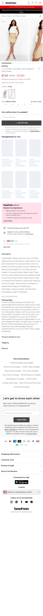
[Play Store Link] (21, 482)
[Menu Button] (3, 3)
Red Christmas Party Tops (30, 383)
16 (28, 106)
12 (16, 106)
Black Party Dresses (13, 371)
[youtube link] (26, 502)
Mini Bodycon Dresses (19, 16)
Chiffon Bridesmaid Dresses (21, 363)
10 (10, 106)
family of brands (10, 429)
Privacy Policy (35, 131)
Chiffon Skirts (31, 379)
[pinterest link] (16, 502)
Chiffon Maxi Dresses (31, 367)
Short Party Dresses (11, 375)
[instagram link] (11, 502)
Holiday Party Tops (10, 383)
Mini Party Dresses (30, 371)
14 (22, 106)
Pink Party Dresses (21, 387)
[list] (21, 7)
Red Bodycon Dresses (15, 379)
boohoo (5, 66)
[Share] (40, 16)
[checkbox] (3, 130)
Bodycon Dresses (6, 16)
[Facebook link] (21, 502)
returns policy (30, 234)
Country (21, 487)
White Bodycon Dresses (30, 375)
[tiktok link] (31, 502)
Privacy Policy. (32, 434)
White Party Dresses (12, 367)
